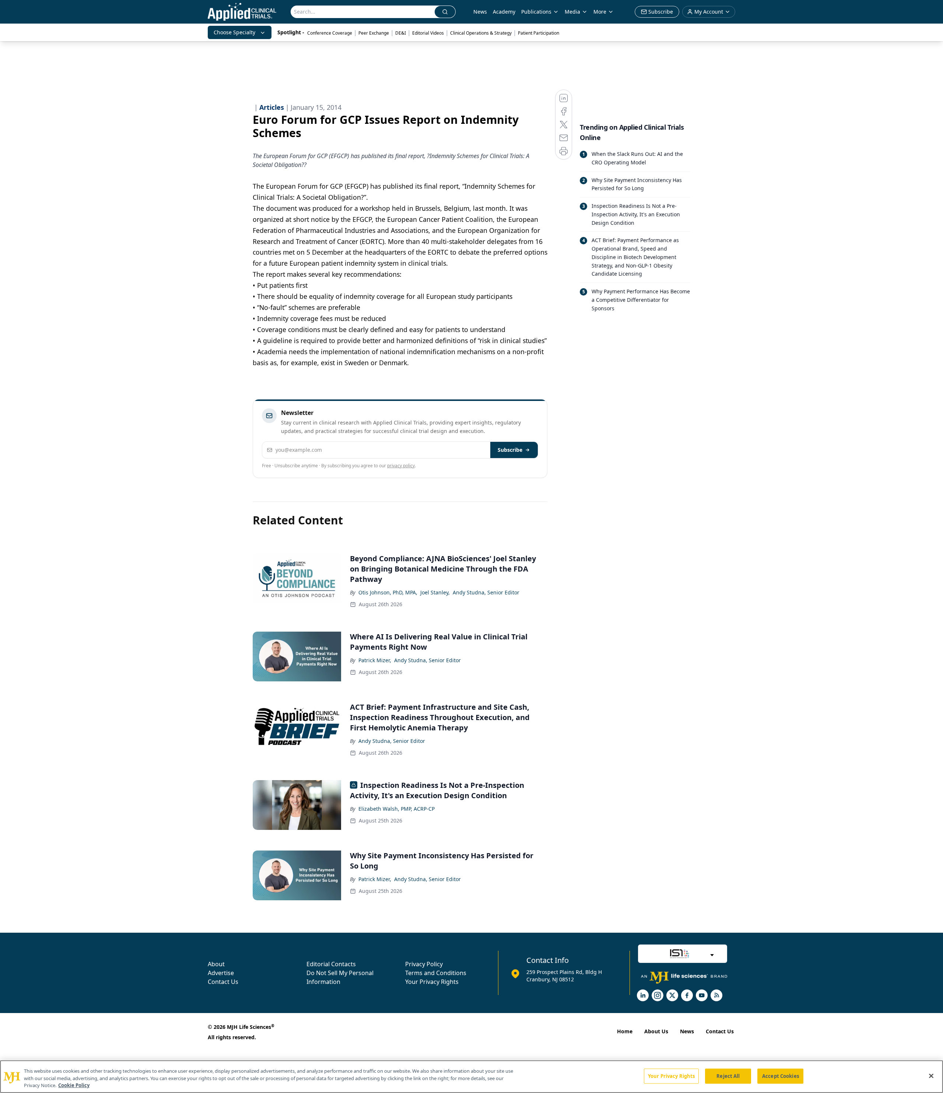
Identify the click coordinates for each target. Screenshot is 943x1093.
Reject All (728, 1075)
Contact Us (223, 982)
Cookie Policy (74, 1085)
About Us (656, 1031)
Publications (536, 11)
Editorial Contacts (331, 964)
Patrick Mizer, (374, 660)
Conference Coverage (329, 33)
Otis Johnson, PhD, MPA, (387, 592)
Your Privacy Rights (432, 982)
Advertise (221, 973)
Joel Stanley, (435, 592)
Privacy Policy (424, 964)
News (480, 11)
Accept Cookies (780, 1075)
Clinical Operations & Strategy (481, 33)
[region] (471, 1076)
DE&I (400, 33)
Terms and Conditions (435, 973)
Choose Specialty (234, 32)
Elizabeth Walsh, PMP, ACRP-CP (396, 808)
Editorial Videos (428, 33)
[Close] (931, 1076)
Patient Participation (538, 33)
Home (624, 1031)
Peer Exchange (373, 33)
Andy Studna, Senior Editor (486, 592)
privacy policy (401, 465)
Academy (504, 11)
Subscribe (510, 449)
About (216, 964)
